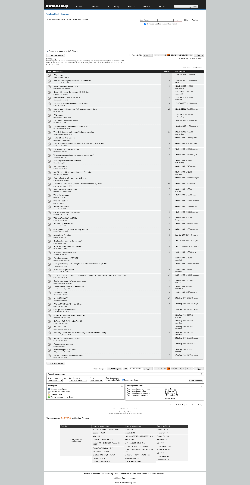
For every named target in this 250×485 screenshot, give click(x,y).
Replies (166, 72)
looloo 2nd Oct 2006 (60, 243)
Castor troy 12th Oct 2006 (61, 77)
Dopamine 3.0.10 (99, 433)
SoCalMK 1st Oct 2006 (60, 254)
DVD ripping (58, 115)
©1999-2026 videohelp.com (125, 482)
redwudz (195, 212)
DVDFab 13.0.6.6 (99, 458)
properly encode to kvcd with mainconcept (69, 315)
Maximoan (178, 99)
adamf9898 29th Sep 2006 (62, 317)
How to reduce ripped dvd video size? (68, 241)
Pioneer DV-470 (162, 429)
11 (169, 132)
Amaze (196, 298)
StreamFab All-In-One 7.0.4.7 (103, 448)
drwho (194, 195)
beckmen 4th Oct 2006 (60, 151)
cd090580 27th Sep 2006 (61, 312)
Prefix (92, 378)
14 (169, 229)
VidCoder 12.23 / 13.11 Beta (135, 443)
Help (186, 20)
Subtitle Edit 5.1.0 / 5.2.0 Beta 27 (136, 446)
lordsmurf (196, 246)
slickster (195, 235)
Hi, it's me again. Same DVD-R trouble (68, 247)
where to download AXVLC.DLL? (66, 86)
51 (155, 55)
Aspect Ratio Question (62, 235)
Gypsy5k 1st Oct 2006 (60, 266)
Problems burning (60, 292)
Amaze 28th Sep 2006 (60, 300)
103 (176, 55)
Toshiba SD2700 (163, 439)
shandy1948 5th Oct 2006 (61, 180)
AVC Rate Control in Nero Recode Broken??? (71, 103)
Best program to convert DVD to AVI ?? (68, 161)
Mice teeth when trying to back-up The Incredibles (72, 81)
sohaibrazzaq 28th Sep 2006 (62, 334)
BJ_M (194, 252)
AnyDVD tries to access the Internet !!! (68, 355)
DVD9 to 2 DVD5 (60, 327)
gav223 (194, 292)
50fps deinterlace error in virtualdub (67, 98)
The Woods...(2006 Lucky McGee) (66, 149)
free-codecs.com (129, 478)
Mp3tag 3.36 (129, 439)
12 (169, 109)
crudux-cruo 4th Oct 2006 (61, 83)
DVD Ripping (73, 51)
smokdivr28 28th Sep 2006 (62, 289)
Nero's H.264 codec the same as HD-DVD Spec (71, 92)
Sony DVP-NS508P (164, 446)
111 (180, 55)
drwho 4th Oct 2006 (59, 197)
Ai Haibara (195, 200)
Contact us (95, 474)
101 (168, 55)
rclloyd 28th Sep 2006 (60, 340)
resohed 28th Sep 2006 (61, 231)
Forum (79, 6)
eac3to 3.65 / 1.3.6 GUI (101, 451)
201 (187, 55)
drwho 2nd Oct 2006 (60, 226)
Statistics (152, 474)
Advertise (125, 474)
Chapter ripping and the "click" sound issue (70, 281)
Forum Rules (170, 399)
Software (95, 6)
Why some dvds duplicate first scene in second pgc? (73, 155)
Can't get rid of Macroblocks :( (65, 310)
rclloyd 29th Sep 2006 (60, 306)
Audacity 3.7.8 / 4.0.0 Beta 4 (103, 439)
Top (125, 369)
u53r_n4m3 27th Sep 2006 (62, 352)
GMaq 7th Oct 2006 (59, 105)
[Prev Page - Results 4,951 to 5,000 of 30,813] (150, 55)
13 (169, 246)
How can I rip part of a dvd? (64, 224)
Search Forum (197, 68)
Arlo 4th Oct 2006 (59, 203)
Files (86, 19)
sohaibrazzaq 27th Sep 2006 (62, 329)
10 (169, 275)
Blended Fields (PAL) (61, 298)
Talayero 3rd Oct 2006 (60, 157)
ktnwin (196, 355)
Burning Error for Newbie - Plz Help (67, 338)
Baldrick (195, 126)
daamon (195, 223)
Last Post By (180, 72)
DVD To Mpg (58, 75)
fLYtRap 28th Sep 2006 (61, 323)
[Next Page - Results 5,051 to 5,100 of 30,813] (195, 55)
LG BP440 (160, 453)
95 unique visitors (76, 439)
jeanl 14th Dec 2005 (60, 186)
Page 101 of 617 (137, 55)
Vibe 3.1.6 (96, 436)
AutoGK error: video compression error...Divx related (73, 172)
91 (158, 55)
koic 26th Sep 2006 (59, 346)
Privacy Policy (107, 474)
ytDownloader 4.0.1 (132, 458)
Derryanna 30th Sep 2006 (61, 271)
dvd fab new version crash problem (67, 212)
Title (49, 72)
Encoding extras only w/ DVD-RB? (66, 258)
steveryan (195, 178)
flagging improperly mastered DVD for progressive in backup (76, 109)
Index (49, 19)
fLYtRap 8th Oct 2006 (60, 146)
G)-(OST (196, 241)
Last (199, 55)
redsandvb (178, 328)
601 (191, 55)
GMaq (195, 103)
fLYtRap (194, 143)
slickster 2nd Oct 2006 (60, 237)
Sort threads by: (75, 378)
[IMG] (167, 393)
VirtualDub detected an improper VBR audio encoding (74, 132)
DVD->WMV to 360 (61, 166)
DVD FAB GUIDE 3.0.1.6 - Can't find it (68, 304)
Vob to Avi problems (61, 195)
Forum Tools (186, 68)
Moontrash (178, 174)
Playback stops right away (63, 344)
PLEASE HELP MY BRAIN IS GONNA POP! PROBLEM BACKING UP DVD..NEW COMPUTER (90, 275)
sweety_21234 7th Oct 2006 (62, 117)
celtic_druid (179, 94)
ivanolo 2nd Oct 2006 (60, 209)
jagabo (194, 137)
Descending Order (131, 380)
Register (195, 20)
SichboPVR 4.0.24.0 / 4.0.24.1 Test (137, 455)
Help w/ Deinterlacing (61, 207)
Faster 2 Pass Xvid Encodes (64, 138)
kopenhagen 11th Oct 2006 (62, 88)
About (117, 474)
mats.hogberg (179, 88)
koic (195, 344)
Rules (75, 19)
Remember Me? (152, 24)
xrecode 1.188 (130, 433)
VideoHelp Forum (58, 14)
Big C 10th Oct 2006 (60, 123)
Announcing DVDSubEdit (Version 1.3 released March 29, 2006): (78, 184)
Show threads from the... (57, 378)
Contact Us (173, 405)
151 (183, 55)
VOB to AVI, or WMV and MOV (65, 218)
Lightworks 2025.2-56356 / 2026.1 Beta (139, 436)
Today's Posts (66, 19)
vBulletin (128, 412)
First (147, 55)
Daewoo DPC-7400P (164, 460)
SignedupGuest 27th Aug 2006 (63, 134)
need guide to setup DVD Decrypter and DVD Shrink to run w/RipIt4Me (80, 264)
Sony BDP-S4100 (163, 450)
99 (161, 55)
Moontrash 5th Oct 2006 (61, 174)
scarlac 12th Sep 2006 (60, 220)
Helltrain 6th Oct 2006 (60, 168)
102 (172, 55)
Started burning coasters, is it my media (69, 287)
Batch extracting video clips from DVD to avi (70, 178)
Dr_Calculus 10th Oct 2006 (62, 128)
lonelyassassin (180, 220)
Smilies (168, 391)
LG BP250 (160, 443)
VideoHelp (181, 405)
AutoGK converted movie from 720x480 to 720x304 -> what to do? (79, 144)
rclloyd (196, 304)
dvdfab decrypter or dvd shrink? (65, 350)
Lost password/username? (167, 24)
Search (80, 19)
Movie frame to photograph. (64, 270)
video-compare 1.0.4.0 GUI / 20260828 (106, 429)
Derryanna (178, 271)
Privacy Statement (192, 405)
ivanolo (194, 206)
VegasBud (195, 155)
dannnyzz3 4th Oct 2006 (61, 214)
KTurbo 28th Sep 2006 (60, 249)
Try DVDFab (66, 418)
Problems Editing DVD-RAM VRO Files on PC (71, 126)
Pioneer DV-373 (162, 433)
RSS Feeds (142, 474)
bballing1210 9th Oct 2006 (62, 140)
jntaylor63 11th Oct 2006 (61, 94)
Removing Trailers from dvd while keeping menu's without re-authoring (80, 333)
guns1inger (178, 191)
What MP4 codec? (60, 201)
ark (194, 74)
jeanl (193, 183)
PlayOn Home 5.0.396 (133, 461)
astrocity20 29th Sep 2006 (62, 260)
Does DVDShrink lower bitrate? (65, 189)
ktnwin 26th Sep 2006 (60, 357)
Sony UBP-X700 (163, 456)
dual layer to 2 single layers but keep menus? (71, 229)
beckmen (195, 149)
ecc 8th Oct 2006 (59, 111)
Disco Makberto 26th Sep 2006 (63, 283)
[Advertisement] (125, 38)
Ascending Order (113, 380)
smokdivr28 (179, 288)
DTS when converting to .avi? (65, 252)
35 (169, 183)
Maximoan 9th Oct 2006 (61, 100)
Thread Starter (57, 72)
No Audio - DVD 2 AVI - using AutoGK (68, 321)
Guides (131, 6)
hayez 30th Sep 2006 (60, 277)
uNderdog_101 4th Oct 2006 (62, 191)
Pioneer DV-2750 (163, 436)
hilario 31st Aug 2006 (60, 163)
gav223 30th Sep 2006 (61, 294)
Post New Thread (55, 56)
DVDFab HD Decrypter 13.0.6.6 (104, 455)
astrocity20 (178, 260)
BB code (168, 389)
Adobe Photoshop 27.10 (101, 461)
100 (165, 55)
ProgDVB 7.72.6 (130, 429)
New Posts (56, 19)
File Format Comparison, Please (66, 121)
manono (195, 109)
